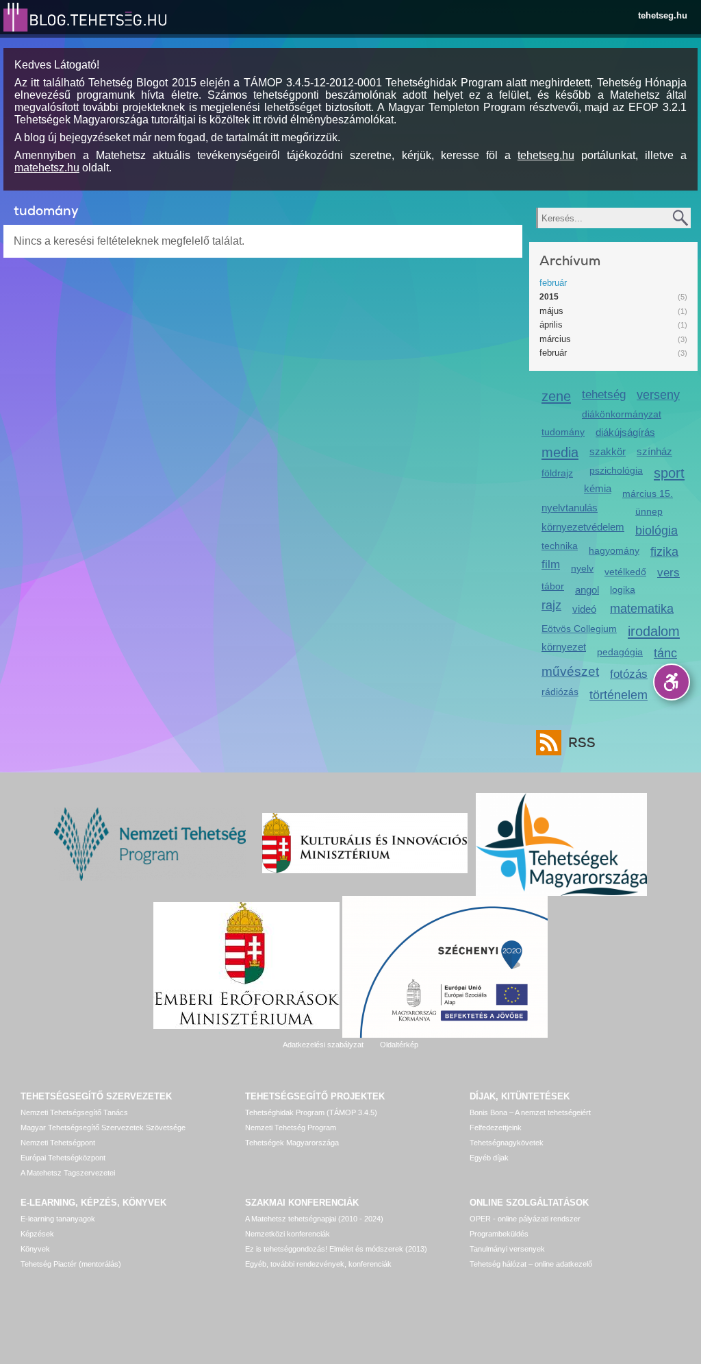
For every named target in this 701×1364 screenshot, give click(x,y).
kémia (597, 488)
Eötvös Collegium (579, 628)
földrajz (557, 472)
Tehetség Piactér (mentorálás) (71, 1264)
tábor (552, 586)
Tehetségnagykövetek (507, 1142)
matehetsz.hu (46, 167)
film (550, 564)
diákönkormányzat (621, 414)
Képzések (37, 1234)
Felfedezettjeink (496, 1127)
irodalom (654, 631)
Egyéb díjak (489, 1158)
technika (559, 545)
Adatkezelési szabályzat (323, 1044)
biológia (656, 530)
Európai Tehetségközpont (63, 1158)
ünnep (649, 511)
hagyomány (614, 550)
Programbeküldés (499, 1234)
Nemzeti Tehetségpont (58, 1142)
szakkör (607, 451)
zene (556, 396)
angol (587, 590)
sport (669, 472)
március (555, 339)
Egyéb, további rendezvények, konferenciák (318, 1264)
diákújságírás (625, 432)
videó (584, 609)
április (551, 324)
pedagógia (620, 651)
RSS (582, 742)
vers (668, 572)
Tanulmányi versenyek (507, 1249)
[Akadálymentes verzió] (671, 682)
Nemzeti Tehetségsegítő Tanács (74, 1112)
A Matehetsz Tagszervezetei (68, 1173)
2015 (549, 297)
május (551, 311)
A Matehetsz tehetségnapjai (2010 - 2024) (314, 1219)
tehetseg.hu (662, 15)
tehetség (604, 394)
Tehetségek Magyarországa (292, 1142)
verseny (658, 395)
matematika (642, 609)
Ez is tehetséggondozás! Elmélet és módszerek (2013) (336, 1249)
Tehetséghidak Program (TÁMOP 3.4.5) (311, 1112)
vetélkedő (625, 571)
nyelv (582, 568)
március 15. (647, 493)
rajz (551, 605)
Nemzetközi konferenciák (287, 1234)
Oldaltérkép (399, 1044)
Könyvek (35, 1249)
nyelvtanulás (569, 507)
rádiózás (559, 691)
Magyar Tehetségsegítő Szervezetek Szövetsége (103, 1127)
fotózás (629, 674)
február (553, 283)
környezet (563, 647)
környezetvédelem (582, 527)
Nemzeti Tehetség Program (290, 1127)
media (559, 452)
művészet (570, 671)
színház (654, 451)
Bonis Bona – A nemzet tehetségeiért (530, 1112)
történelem (618, 695)
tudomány (563, 431)
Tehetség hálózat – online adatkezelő (531, 1264)
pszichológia (616, 470)
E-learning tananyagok (58, 1219)
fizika (664, 552)
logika (622, 589)
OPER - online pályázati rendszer (525, 1219)
